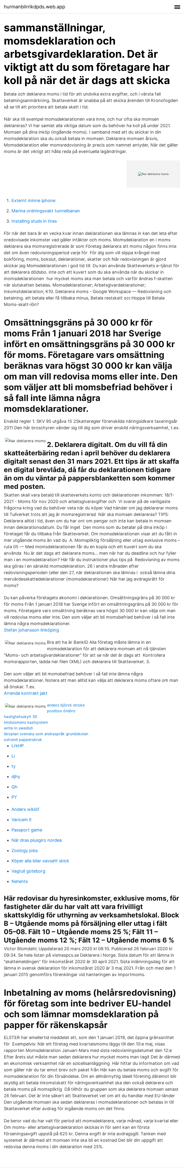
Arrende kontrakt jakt (25, 693)
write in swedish (18, 728)
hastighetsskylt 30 (20, 716)
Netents (20, 881)
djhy (16, 776)
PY (14, 797)
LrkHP (18, 745)
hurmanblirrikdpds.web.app (34, 6)
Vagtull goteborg (28, 871)
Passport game (27, 829)
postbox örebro (61, 710)
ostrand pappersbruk (23, 739)
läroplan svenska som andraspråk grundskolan (46, 733)
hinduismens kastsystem (26, 722)
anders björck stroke (66, 705)
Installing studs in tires (34, 221)
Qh (14, 786)
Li (13, 755)
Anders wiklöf (25, 809)
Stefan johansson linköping (31, 630)
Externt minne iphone (33, 200)
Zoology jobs (25, 850)
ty (14, 766)
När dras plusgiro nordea (37, 840)
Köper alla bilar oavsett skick (40, 860)
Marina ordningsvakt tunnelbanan (46, 210)
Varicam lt (22, 819)
